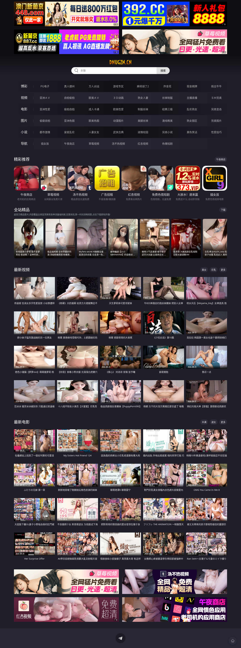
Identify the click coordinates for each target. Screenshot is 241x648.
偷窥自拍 (45, 121)
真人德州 (69, 86)
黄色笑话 (192, 132)
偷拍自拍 (69, 109)
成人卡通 (94, 109)
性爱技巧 (216, 132)
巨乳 (213, 269)
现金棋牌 (192, 86)
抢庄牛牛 (216, 86)
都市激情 (45, 132)
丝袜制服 (167, 98)
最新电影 (22, 422)
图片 (24, 120)
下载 (223, 209)
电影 (24, 109)
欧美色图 (94, 121)
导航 (24, 143)
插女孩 (45, 143)
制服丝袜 (143, 109)
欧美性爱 (118, 109)
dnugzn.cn (120, 62)
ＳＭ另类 (216, 98)
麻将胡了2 (143, 86)
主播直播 (192, 98)
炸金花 (167, 86)
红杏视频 (143, 143)
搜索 (163, 70)
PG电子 (44, 86)
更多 (223, 269)
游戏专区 (118, 86)
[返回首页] (233, 641)
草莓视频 (94, 143)
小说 (24, 132)
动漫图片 (118, 121)
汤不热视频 (118, 143)
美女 (204, 269)
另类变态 (216, 109)
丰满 (204, 422)
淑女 (213, 422)
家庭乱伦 (69, 132)
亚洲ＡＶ (45, 98)
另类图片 (216, 121)
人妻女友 (94, 132)
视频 (24, 97)
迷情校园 (143, 132)
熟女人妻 (143, 98)
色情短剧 (167, 143)
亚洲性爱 (45, 109)
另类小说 (167, 132)
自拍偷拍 (69, 98)
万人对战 (94, 86)
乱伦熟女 (192, 109)
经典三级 (167, 109)
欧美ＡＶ (94, 98)
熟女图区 (192, 121)
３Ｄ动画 (118, 98)
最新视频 (22, 269)
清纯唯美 (167, 121)
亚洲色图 (69, 121)
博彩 (24, 86)
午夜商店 (69, 143)
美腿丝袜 (143, 121)
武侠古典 (118, 132)
